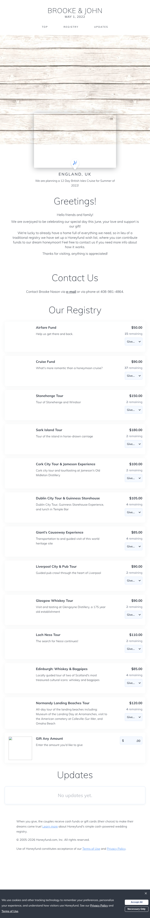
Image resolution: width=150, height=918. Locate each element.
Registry (70, 26)
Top (45, 26)
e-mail (71, 292)
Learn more (50, 826)
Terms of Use (91, 849)
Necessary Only (137, 909)
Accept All (136, 902)
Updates (101, 26)
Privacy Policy (116, 849)
